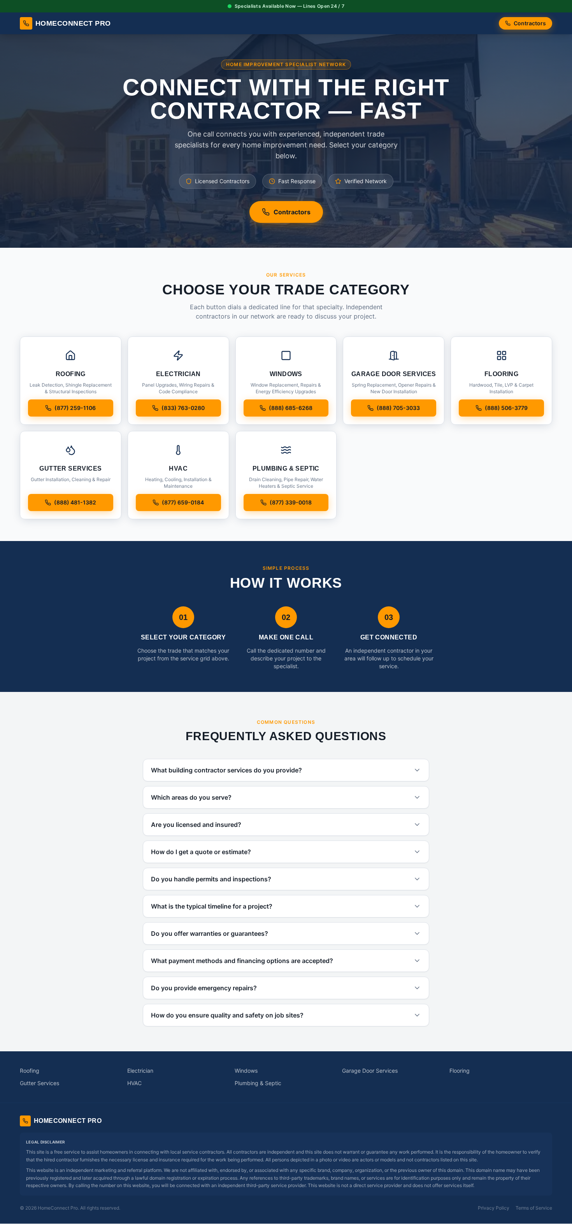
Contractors (530, 23)
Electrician (140, 1070)
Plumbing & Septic (258, 1083)
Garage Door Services (370, 1070)
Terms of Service (534, 1208)
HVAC (134, 1083)
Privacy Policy (493, 1208)
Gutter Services (39, 1083)
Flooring (459, 1070)
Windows (246, 1070)
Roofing (29, 1070)
